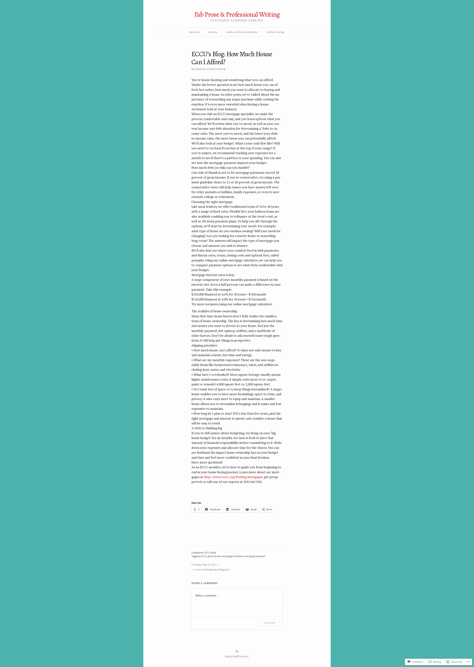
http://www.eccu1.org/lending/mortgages (233, 477)
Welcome (194, 32)
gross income (214, 556)
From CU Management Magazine (212, 569)
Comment (270, 622)
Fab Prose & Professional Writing (237, 14)
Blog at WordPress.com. (237, 656)
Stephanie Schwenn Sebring (210, 68)
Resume (212, 32)
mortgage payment (255, 556)
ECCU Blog (210, 552)
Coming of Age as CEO (203, 564)
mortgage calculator (233, 556)
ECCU (203, 556)
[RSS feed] (237, 651)
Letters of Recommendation (242, 32)
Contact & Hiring (275, 32)
